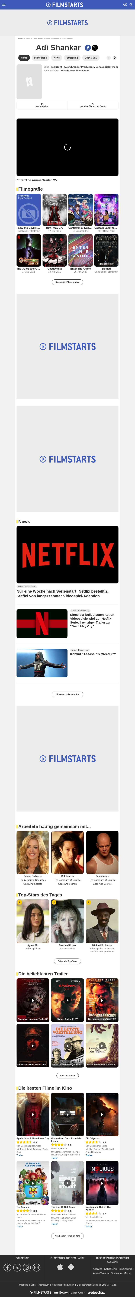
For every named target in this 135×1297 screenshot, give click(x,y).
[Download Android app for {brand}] (73, 1266)
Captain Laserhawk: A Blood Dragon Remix (106, 227)
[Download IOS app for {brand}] (62, 1266)
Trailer (20, 1155)
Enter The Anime (80, 268)
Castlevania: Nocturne (80, 227)
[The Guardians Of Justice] (29, 250)
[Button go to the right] (114, 58)
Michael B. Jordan (102, 945)
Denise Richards (32, 876)
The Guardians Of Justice (29, 268)
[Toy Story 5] (33, 1183)
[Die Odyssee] (102, 1114)
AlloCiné (97, 1268)
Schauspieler (104, 66)
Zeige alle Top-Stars (67, 961)
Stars (28, 39)
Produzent (37, 39)
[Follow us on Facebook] (8, 1268)
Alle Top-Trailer (67, 1075)
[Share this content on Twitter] (95, 48)
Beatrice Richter (67, 945)
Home (20, 39)
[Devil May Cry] (55, 210)
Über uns (23, 1285)
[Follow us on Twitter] (17, 1268)
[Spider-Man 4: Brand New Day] (33, 1114)
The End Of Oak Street (63, 1207)
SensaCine (110, 1268)
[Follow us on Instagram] (27, 1268)
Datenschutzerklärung (87, 1285)
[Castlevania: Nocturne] (80, 210)
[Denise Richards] (33, 852)
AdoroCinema (101, 1273)
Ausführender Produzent (79, 66)
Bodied (106, 268)
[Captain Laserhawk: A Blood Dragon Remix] (106, 210)
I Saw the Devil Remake (29, 227)
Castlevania (54, 268)
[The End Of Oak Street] (67, 1183)
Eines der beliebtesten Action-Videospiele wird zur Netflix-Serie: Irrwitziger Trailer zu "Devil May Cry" (92, 620)
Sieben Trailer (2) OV (67, 1019)
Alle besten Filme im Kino (67, 1236)
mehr (115, 66)
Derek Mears (102, 876)
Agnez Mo (32, 945)
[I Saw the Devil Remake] (29, 210)
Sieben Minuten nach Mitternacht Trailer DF (102, 1064)
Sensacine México (121, 1273)
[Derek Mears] (102, 852)
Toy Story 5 (23, 1207)
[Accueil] (64, 4)
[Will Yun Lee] (67, 852)
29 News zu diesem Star (68, 694)
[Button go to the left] (109, 58)
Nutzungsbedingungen (63, 1285)
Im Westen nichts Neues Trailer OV (33, 1064)
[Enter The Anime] (80, 250)
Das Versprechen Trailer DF (102, 1019)
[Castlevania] (55, 250)
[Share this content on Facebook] (88, 48)
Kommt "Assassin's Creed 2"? (93, 654)
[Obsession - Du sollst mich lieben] (67, 1114)
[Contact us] (37, 1268)
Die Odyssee (92, 1138)
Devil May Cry (54, 227)
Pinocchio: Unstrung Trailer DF (33, 1019)
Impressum (43, 1285)
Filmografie (30, 189)
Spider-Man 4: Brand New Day (33, 1138)
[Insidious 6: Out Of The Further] (102, 1183)
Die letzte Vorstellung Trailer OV (67, 1064)
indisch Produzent (51, 39)
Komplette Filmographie (67, 282)
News (24, 521)
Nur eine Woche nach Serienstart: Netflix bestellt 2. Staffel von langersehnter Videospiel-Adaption (63, 593)
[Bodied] (106, 250)
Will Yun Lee (67, 876)
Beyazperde (125, 1268)
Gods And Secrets (32, 884)
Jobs (33, 1285)
